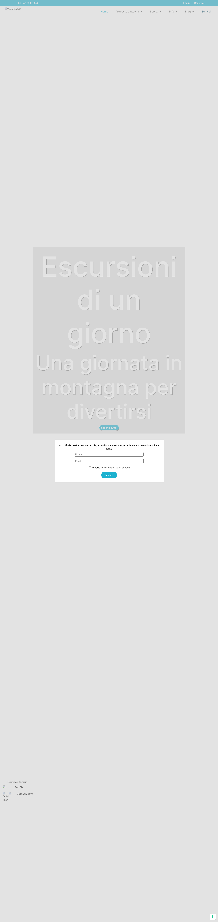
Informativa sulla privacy (116, 467)
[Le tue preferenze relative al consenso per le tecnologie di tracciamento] (213, 917)
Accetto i (110, 467)
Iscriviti (109, 475)
